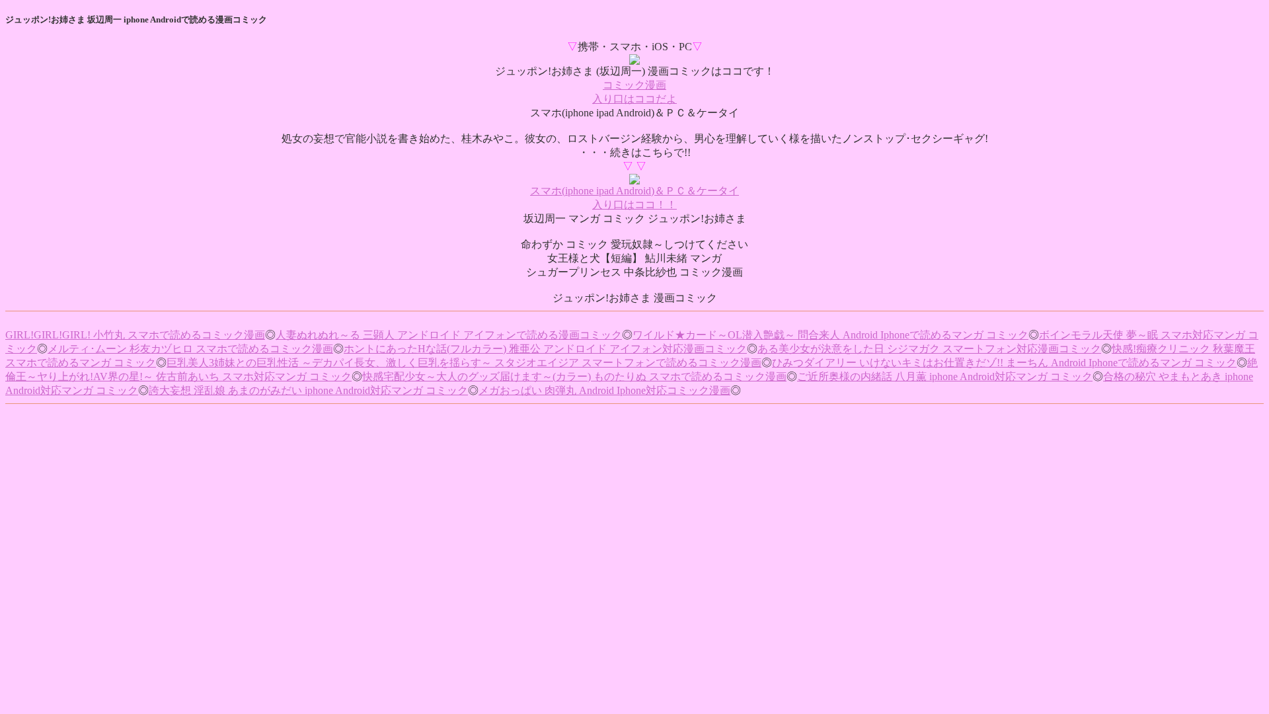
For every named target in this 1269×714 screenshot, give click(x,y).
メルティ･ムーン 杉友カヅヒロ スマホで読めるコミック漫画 (190, 348)
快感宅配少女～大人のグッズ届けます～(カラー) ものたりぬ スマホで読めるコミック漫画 (574, 376)
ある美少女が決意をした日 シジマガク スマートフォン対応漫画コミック (929, 348)
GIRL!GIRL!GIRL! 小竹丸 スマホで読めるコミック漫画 (135, 334)
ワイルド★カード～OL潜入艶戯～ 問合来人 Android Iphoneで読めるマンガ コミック (830, 334)
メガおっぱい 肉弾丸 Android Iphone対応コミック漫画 (604, 390)
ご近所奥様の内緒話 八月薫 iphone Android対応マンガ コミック (945, 376)
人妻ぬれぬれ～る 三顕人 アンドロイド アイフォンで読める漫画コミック (449, 334)
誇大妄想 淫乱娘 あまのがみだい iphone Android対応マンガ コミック (308, 390)
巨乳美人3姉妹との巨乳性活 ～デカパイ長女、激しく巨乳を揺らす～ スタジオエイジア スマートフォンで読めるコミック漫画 (464, 362)
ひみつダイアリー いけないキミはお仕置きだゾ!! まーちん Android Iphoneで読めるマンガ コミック (1004, 362)
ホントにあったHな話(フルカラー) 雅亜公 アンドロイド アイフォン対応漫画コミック (545, 348)
